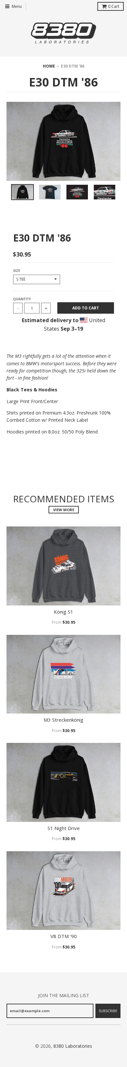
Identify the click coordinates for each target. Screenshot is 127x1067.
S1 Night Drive (64, 828)
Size (16, 270)
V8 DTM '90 (63, 936)
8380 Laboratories (72, 1046)
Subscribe (108, 1010)
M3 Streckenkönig (63, 720)
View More (63, 509)
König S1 (63, 612)
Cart (113, 6)
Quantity (22, 299)
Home (49, 66)
